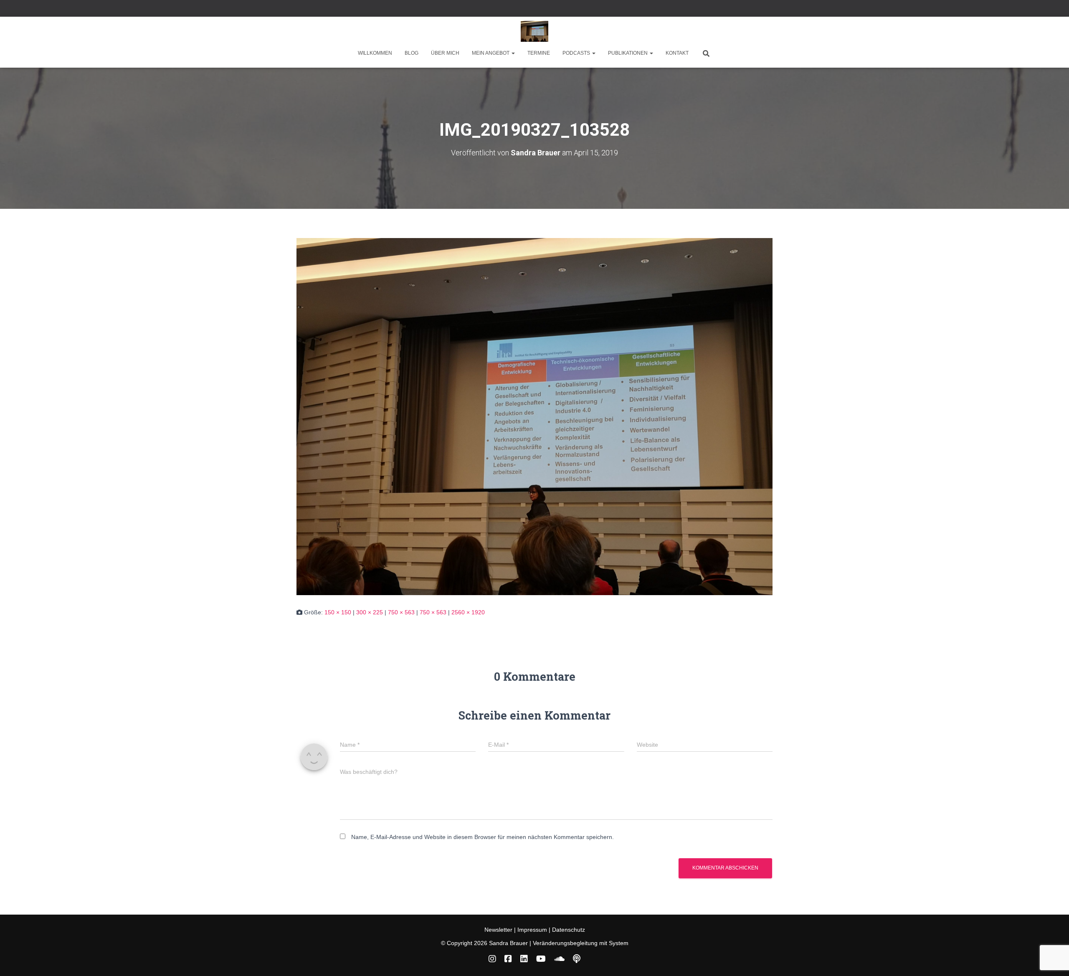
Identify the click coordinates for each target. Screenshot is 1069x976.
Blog (411, 53)
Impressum (532, 929)
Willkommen (375, 53)
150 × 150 (337, 612)
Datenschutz (568, 929)
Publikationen (628, 53)
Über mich (445, 53)
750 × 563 (401, 612)
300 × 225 (369, 612)
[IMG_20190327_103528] (534, 416)
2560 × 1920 (468, 612)
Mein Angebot (491, 53)
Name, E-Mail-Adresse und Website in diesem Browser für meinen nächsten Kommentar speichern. (482, 837)
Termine (538, 53)
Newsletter (499, 929)
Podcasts (576, 53)
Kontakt (677, 53)
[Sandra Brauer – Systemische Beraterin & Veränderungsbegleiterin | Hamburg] (534, 31)
